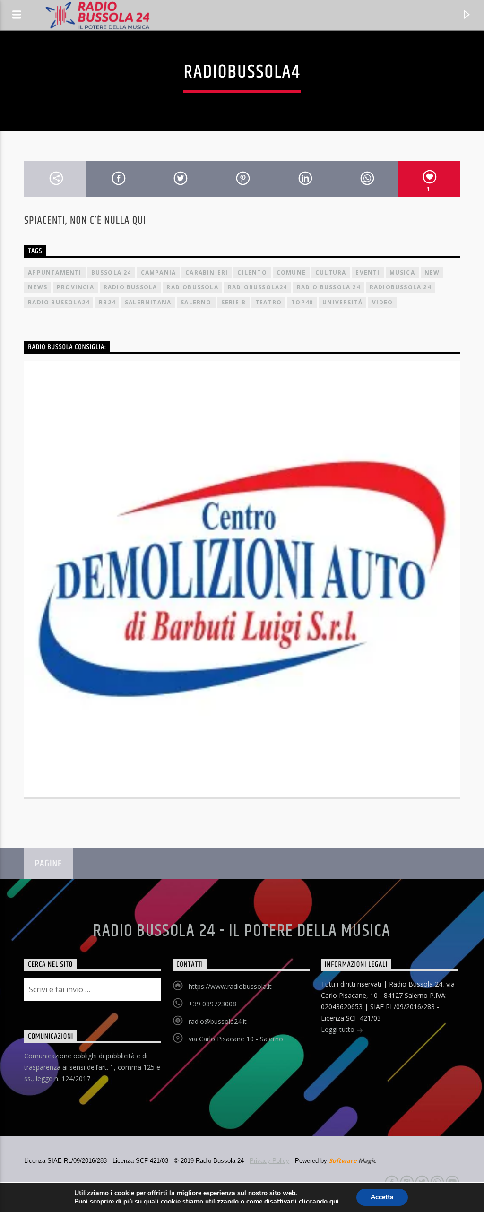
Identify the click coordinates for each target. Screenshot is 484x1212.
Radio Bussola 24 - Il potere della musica (241, 931)
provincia (75, 287)
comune (291, 272)
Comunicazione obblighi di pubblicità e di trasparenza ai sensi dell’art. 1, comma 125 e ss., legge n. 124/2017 (92, 1067)
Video (382, 302)
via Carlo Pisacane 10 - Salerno (236, 1038)
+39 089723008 (212, 1003)
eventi (367, 272)
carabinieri (206, 272)
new (432, 272)
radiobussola (192, 287)
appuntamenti (54, 272)
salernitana (148, 302)
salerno (196, 302)
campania (158, 272)
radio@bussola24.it (218, 1021)
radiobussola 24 (400, 287)
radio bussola (130, 287)
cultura (330, 272)
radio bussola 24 (328, 287)
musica (402, 272)
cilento (252, 272)
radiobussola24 (257, 287)
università (342, 302)
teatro (268, 302)
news (37, 287)
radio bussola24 (58, 302)
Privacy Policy (269, 1160)
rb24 (107, 302)
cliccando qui (319, 1201)
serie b (233, 302)
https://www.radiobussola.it (230, 986)
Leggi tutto (338, 1029)
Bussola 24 (111, 272)
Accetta (382, 1197)
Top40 (302, 302)
